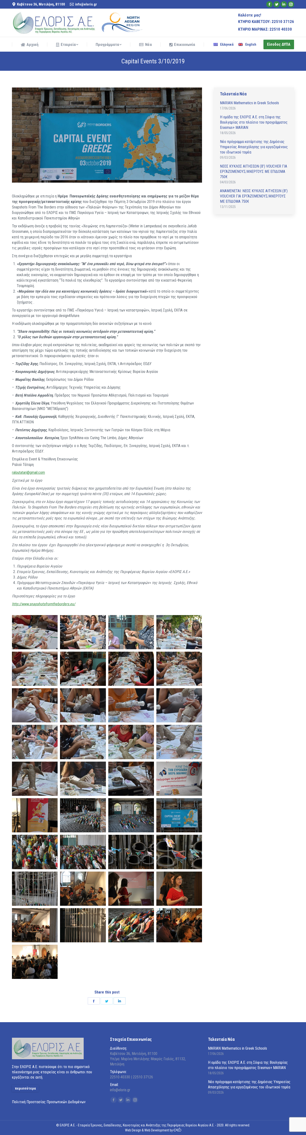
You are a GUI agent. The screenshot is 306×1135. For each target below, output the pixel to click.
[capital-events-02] (83, 632)
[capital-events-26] (179, 852)
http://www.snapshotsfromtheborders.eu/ (43, 604)
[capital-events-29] (83, 669)
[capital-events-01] (35, 632)
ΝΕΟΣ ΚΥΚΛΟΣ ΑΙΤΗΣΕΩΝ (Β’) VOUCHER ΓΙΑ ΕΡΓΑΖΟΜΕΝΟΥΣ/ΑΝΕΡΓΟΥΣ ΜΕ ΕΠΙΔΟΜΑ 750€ (253, 171)
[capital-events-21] (131, 815)
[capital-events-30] (83, 889)
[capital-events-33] (35, 925)
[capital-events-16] (83, 779)
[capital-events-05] (35, 669)
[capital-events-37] (35, 962)
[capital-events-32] (179, 889)
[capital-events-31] (131, 889)
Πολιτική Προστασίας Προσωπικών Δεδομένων (49, 1102)
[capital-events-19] (35, 815)
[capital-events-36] (179, 925)
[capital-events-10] (179, 705)
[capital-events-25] (131, 852)
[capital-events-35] (131, 925)
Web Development (156, 1130)
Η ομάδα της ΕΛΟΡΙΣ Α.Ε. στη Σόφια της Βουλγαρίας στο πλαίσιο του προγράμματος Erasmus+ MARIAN (254, 122)
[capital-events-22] (179, 815)
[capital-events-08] (83, 705)
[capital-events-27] (35, 889)
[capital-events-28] (131, 669)
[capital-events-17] (131, 779)
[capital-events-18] (179, 779)
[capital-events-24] (83, 852)
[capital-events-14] (179, 742)
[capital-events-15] (35, 779)
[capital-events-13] (131, 742)
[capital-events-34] (83, 925)
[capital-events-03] (131, 632)
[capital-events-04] (179, 632)
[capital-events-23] (35, 852)
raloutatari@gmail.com (28, 472)
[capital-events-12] (83, 742)
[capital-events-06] (179, 669)
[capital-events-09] (131, 705)
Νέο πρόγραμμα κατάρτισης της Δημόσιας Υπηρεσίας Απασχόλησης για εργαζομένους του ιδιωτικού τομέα (254, 146)
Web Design (133, 1130)
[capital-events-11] (35, 742)
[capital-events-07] (35, 705)
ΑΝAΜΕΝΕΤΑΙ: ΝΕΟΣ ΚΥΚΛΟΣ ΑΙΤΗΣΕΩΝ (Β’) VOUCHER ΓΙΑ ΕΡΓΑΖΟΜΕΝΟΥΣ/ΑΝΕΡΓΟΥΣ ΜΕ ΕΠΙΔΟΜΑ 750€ (254, 196)
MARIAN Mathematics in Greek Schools (249, 103)
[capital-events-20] (83, 815)
